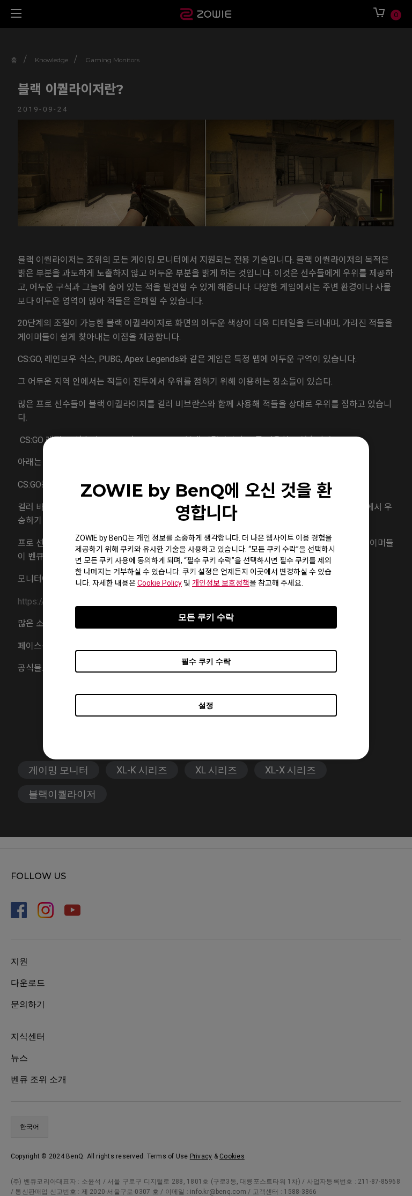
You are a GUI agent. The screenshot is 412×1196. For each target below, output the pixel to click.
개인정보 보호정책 (220, 583)
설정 (206, 705)
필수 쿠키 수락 (206, 661)
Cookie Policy (159, 583)
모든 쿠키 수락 (206, 617)
